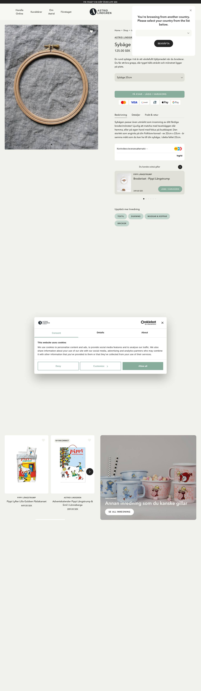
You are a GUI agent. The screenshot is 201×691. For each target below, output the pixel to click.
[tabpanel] (150, 128)
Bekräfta (164, 43)
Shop (125, 30)
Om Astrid (51, 12)
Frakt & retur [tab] (151, 114)
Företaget (66, 11)
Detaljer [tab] (136, 114)
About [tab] (144, 332)
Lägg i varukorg (170, 189)
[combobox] (164, 33)
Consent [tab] (56, 333)
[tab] (51, 144)
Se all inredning (119, 512)
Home (117, 30)
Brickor (122, 223)
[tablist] (150, 115)
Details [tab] (100, 332)
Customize (98, 366)
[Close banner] (162, 323)
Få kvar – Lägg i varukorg (150, 94)
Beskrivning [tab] (121, 114)
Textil (121, 216)
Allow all (142, 366)
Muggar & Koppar (157, 216)
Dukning (136, 216)
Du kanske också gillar (149, 166)
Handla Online (19, 12)
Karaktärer (36, 11)
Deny (58, 366)
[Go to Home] (100, 11)
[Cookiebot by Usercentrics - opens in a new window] (143, 323)
